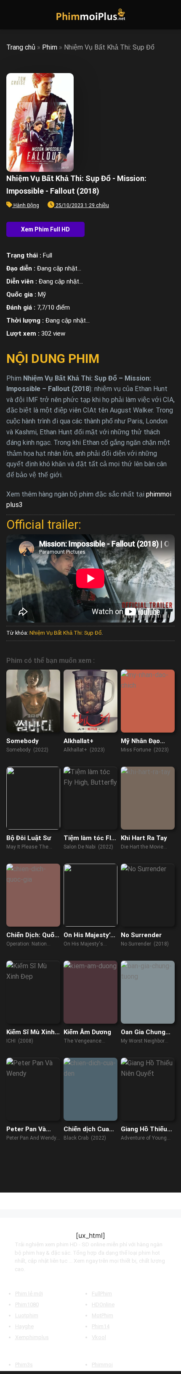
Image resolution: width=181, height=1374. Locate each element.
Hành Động (26, 205)
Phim (49, 47)
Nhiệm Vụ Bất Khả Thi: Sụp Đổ (65, 633)
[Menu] (11, 14)
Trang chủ (20, 47)
